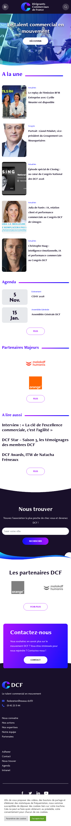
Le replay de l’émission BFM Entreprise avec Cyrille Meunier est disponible (44, 97)
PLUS (35, 331)
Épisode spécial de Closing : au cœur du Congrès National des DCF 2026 (45, 174)
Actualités (32, 87)
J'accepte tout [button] (38, 818)
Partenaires (8, 736)
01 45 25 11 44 (13, 705)
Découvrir (35, 41)
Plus (35, 398)
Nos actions (8, 722)
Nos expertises (10, 727)
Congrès (31, 126)
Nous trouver (9, 760)
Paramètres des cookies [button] (16, 818)
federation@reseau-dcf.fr (20, 700)
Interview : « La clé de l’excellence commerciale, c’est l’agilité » (32, 427)
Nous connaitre (10, 718)
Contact (36, 659)
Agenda (6, 765)
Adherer (6, 751)
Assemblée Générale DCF (46, 314)
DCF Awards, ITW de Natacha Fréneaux (28, 457)
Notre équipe (9, 731)
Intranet (6, 770)
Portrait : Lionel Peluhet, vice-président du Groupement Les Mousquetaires (45, 135)
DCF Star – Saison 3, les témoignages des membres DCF (35, 442)
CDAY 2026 (38, 296)
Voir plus (35, 606)
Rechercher (35, 541)
